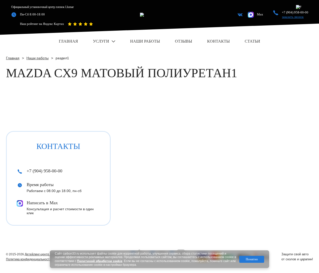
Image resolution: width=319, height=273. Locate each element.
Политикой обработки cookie (99, 261)
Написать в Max (42, 202)
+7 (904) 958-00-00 (295, 12)
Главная (12, 58)
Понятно (252, 259)
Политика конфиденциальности (28, 259)
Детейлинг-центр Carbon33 (44, 254)
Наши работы (37, 58)
